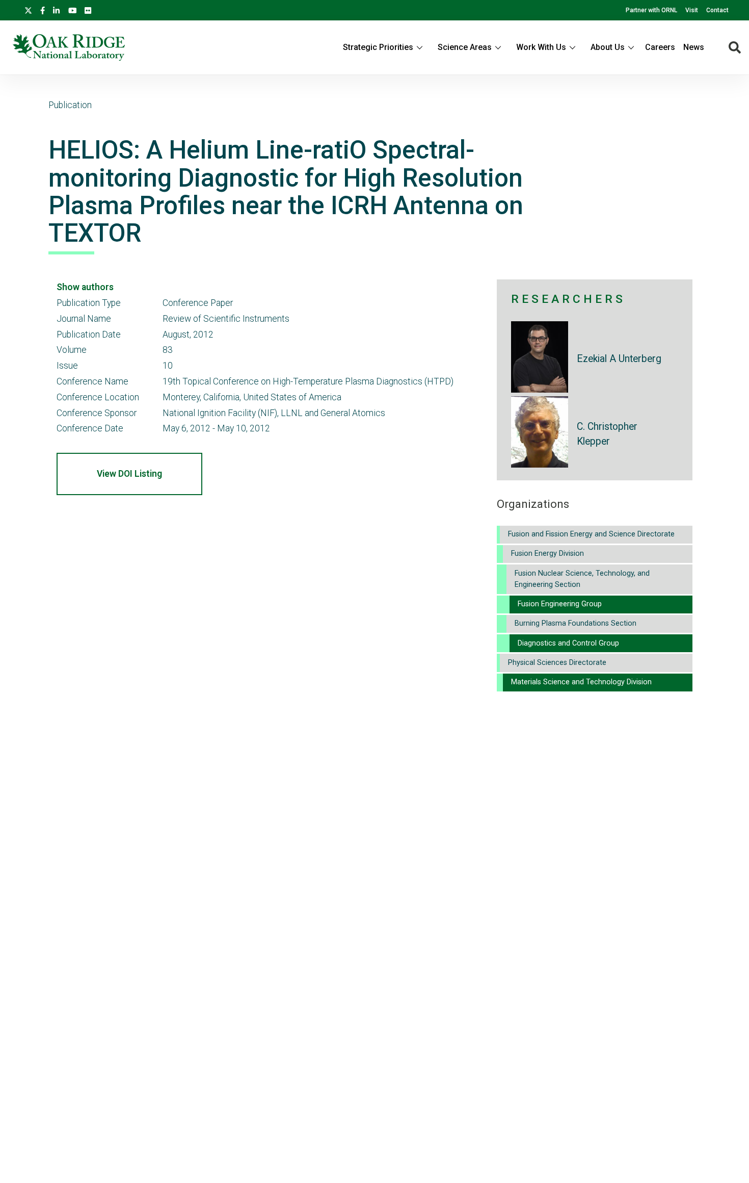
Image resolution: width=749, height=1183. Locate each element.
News (693, 47)
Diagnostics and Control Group (568, 643)
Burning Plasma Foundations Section (575, 623)
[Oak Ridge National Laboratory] (68, 47)
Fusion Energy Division (547, 553)
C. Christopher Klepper (607, 434)
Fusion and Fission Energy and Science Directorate (591, 534)
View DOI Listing (129, 474)
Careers (660, 47)
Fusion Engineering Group (560, 604)
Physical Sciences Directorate (557, 662)
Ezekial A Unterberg (619, 359)
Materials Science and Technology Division (581, 682)
